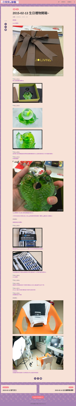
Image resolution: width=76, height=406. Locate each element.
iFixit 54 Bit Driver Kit (22, 248)
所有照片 (15, 219)
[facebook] (5, 27)
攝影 (14, 9)
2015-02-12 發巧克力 (10, 390)
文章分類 (63, 1)
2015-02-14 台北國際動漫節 (64, 390)
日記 (17, 9)
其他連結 (69, 1)
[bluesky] (5, 30)
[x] (5, 24)
